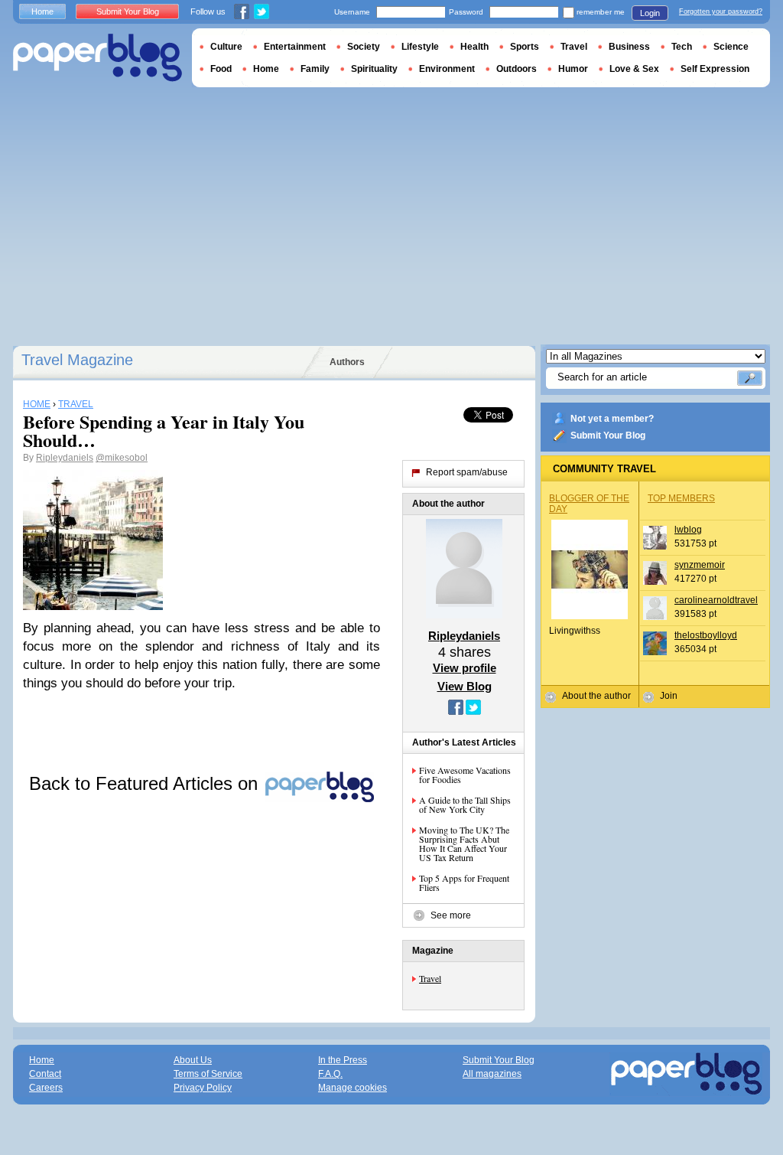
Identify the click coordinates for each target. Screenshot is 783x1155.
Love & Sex (634, 69)
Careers (46, 1087)
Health (474, 46)
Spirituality (374, 69)
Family (315, 69)
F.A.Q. (330, 1074)
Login (650, 13)
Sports (524, 46)
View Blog (464, 686)
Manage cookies (352, 1087)
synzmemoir (699, 565)
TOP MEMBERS (681, 498)
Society (363, 46)
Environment (447, 69)
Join (668, 695)
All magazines (492, 1074)
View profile (464, 667)
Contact (45, 1074)
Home (42, 11)
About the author (596, 695)
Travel (430, 978)
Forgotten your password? (720, 11)
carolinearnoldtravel (716, 600)
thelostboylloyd (705, 635)
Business (629, 46)
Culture (226, 46)
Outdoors (516, 69)
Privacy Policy (203, 1087)
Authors (347, 362)
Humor (573, 69)
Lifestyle (420, 46)
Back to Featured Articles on (146, 783)
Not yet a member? (612, 418)
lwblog (688, 529)
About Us (193, 1060)
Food (221, 69)
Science (731, 46)
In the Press (342, 1060)
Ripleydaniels (64, 457)
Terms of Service (208, 1074)
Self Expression (715, 69)
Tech (681, 46)
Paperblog (97, 58)
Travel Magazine (77, 359)
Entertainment (295, 46)
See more (450, 915)
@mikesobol (122, 457)
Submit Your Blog (607, 435)
